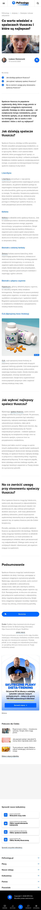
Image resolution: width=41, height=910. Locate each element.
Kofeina (5, 218)
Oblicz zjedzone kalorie (18, 832)
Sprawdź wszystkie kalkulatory (12, 847)
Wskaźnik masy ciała (18, 815)
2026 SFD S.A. (28, 896)
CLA (3, 361)
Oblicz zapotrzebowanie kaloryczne (19, 823)
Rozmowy (28, 908)
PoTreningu (5, 13)
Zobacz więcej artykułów (10, 756)
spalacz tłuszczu (17, 412)
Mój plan (12, 908)
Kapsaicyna (6, 287)
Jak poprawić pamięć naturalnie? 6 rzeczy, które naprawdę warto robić (24, 740)
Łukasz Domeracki (17, 59)
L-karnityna (6, 179)
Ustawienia (36, 908)
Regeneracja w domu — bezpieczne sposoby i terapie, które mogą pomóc (25, 731)
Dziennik (4, 908)
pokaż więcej (20, 632)
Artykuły (15, 13)
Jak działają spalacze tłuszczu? (18, 78)
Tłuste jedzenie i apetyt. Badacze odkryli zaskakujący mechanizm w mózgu (24, 749)
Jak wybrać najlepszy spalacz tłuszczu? (21, 81)
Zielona (5, 254)
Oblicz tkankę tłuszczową (19, 839)
